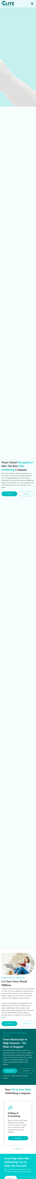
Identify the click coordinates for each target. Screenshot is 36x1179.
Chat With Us (26, 1071)
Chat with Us (26, 494)
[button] (13, 1148)
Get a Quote (9, 494)
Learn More (18, 1138)
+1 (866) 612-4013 (15, 1076)
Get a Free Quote (9, 1023)
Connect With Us (27, 1023)
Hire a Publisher (10, 1071)
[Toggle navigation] (32, 4)
